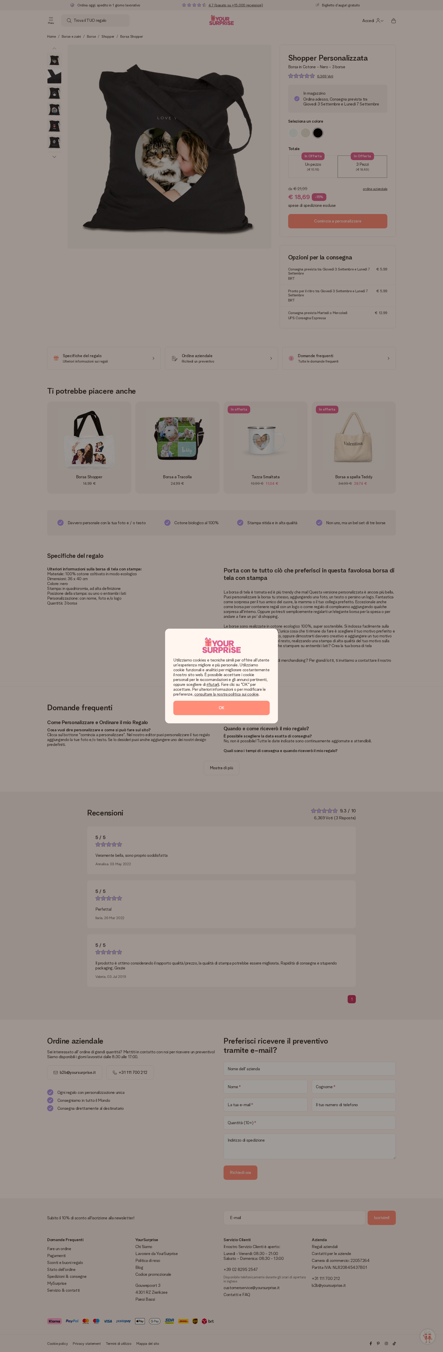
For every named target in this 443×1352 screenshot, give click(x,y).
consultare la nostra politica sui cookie (226, 694)
